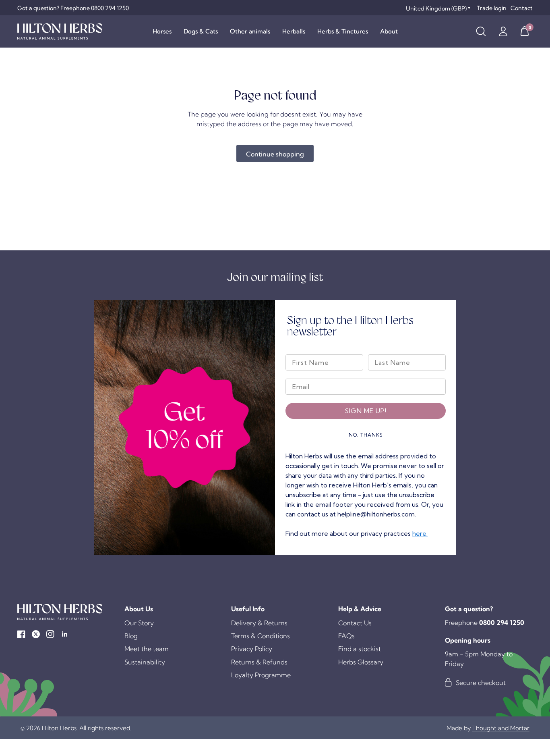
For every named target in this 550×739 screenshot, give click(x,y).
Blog (131, 636)
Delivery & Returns (259, 623)
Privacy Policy (251, 649)
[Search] (481, 31)
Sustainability (144, 662)
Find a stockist (359, 649)
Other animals (250, 31)
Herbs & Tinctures (342, 31)
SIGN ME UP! (366, 411)
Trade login (492, 8)
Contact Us (355, 623)
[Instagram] (50, 634)
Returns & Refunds (259, 662)
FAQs (346, 636)
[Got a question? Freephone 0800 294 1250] (73, 8)
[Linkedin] (65, 634)
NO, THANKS (366, 435)
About (389, 31)
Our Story (139, 623)
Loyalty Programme (261, 675)
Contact (522, 8)
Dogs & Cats (201, 31)
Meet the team (146, 649)
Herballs (293, 31)
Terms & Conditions (260, 636)
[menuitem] (162, 31)
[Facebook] (21, 634)
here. (420, 533)
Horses (162, 31)
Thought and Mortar (500, 728)
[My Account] (503, 31)
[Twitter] (36, 634)
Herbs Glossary (360, 662)
